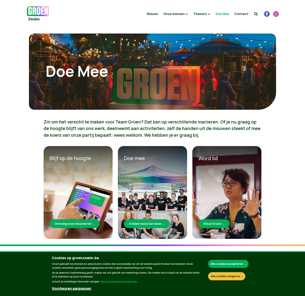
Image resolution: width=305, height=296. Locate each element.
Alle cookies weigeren (225, 276)
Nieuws (152, 14)
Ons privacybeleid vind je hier (118, 281)
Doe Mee (222, 14)
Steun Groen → (214, 224)
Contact (241, 14)
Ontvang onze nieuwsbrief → (75, 224)
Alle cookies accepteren (227, 264)
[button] (256, 14)
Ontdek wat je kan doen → (147, 224)
